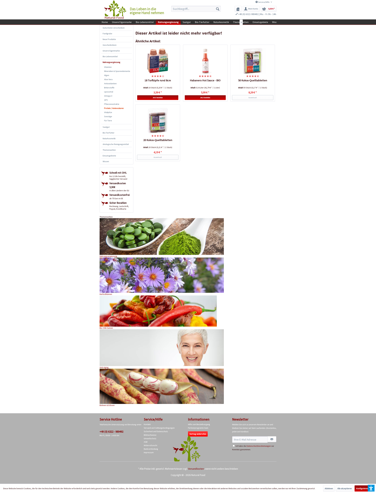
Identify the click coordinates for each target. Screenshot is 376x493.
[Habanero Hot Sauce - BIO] (205, 61)
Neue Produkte (109, 39)
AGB (145, 442)
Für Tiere (108, 120)
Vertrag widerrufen (197, 434)
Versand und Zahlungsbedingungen (159, 428)
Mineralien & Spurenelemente (117, 71)
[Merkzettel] (238, 9)
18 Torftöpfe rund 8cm (158, 80)
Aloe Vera (108, 79)
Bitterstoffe (109, 87)
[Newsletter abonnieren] (271, 439)
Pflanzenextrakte (111, 104)
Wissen (106, 161)
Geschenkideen (109, 45)
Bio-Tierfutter (108, 132)
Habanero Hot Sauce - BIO (205, 80)
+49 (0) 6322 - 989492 (111, 431)
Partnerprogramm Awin (198, 428)
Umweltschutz (150, 438)
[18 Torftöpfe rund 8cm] (157, 61)
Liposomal (108, 91)
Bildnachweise (150, 435)
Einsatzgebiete (109, 155)
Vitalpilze (108, 112)
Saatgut (106, 127)
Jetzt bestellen (158, 98)
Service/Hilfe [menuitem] (264, 2)
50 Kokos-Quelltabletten (252, 80)
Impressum (149, 452)
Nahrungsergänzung (111, 62)
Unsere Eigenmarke (111, 50)
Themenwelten (109, 150)
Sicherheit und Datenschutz (156, 431)
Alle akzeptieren (344, 488)
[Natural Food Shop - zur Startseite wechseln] (115, 9)
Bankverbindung (151, 449)
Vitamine (108, 67)
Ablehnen (329, 488)
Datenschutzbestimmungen (259, 446)
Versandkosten (196, 468)
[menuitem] (196, 9)
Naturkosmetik (109, 138)
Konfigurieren (362, 488)
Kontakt (147, 424)
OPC (106, 100)
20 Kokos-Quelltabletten (157, 140)
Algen (106, 75)
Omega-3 (108, 96)
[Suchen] (218, 9)
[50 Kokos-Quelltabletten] (252, 61)
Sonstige (108, 116)
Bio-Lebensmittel (110, 56)
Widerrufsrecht (150, 445)
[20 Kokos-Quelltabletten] (157, 120)
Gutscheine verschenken (114, 27)
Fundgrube (107, 33)
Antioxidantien (110, 83)
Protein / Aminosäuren (114, 108)
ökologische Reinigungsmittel (116, 144)
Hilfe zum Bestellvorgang (199, 424)
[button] (371, 488)
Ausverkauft (253, 98)
